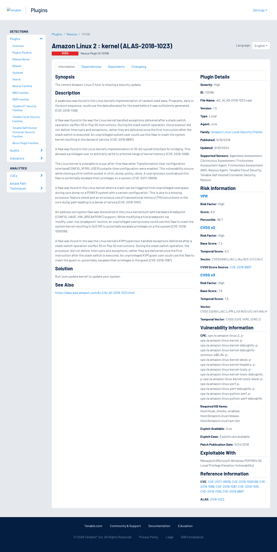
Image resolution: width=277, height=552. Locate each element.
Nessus (72, 34)
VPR (204, 195)
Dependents (116, 66)
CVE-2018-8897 (240, 267)
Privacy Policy (148, 537)
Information (66, 66)
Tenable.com (93, 526)
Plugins (39, 10)
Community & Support (125, 526)
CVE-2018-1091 (248, 486)
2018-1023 (217, 499)
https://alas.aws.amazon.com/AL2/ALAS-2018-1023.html (95, 292)
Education (185, 526)
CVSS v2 (207, 227)
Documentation (159, 526)
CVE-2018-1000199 (245, 481)
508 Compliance (192, 537)
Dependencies (91, 66)
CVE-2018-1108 (210, 491)
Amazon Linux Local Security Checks (237, 132)
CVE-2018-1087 (226, 486)
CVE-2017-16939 (219, 481)
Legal (169, 537)
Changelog (138, 66)
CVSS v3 (207, 274)
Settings (259, 10)
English (259, 45)
